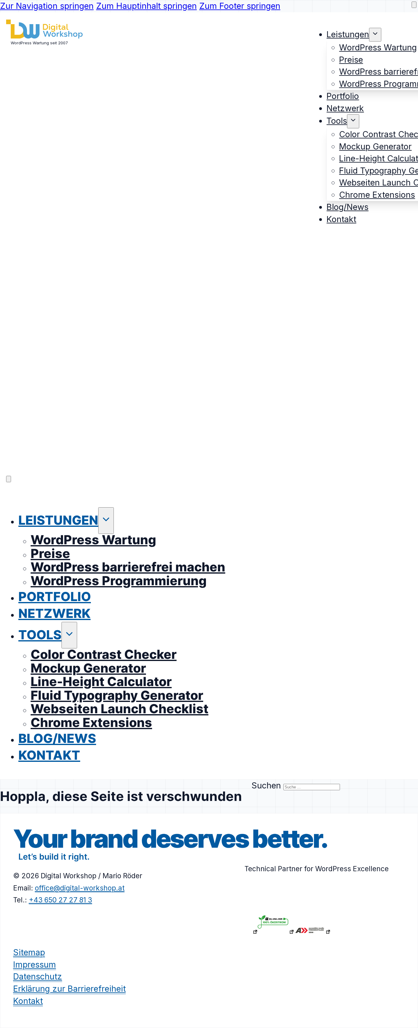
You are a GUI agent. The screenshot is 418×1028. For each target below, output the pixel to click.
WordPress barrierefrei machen (128, 567)
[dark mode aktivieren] (414, 5)
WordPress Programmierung (119, 580)
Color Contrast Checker (104, 654)
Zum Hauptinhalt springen (146, 6)
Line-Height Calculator (101, 681)
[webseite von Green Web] (239, 931)
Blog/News (347, 207)
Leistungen (348, 34)
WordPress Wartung (378, 47)
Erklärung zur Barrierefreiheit (69, 988)
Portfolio (343, 96)
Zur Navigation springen (47, 6)
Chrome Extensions (377, 195)
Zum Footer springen (239, 6)
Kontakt (341, 219)
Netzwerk (345, 108)
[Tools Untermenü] (353, 121)
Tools (337, 121)
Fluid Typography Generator (117, 695)
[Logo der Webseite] (44, 36)
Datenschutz (37, 976)
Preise (351, 60)
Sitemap (29, 952)
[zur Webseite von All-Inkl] (276, 931)
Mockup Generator (375, 146)
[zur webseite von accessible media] (312, 931)
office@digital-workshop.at (80, 887)
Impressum (34, 964)
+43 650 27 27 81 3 (60, 899)
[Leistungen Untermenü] (375, 35)
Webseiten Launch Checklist (119, 708)
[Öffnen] (8, 479)
